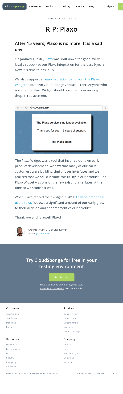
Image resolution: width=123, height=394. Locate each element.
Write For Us (69, 362)
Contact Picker (71, 313)
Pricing (66, 6)
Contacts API (70, 318)
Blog (91, 6)
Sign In (111, 6)
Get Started (61, 277)
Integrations (69, 327)
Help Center (12, 344)
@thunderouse (43, 233)
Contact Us (69, 357)
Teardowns (11, 318)
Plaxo (49, 59)
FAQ (8, 353)
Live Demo (35, 6)
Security (10, 357)
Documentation (13, 349)
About (78, 6)
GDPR (114, 373)
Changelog (11, 362)
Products (51, 6)
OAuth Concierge (72, 331)
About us (68, 344)
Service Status (13, 366)
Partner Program (72, 353)
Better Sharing (71, 322)
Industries (11, 322)
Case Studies (12, 313)
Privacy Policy (101, 373)
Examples (10, 327)
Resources (12, 339)
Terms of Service (83, 373)
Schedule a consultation (52, 288)
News (66, 349)
